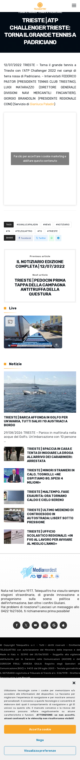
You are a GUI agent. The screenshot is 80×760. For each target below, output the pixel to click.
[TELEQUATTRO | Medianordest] (40, 2)
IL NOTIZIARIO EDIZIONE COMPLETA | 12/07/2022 (40, 262)
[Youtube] (35, 625)
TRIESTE (53, 231)
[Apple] (63, 625)
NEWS (48, 224)
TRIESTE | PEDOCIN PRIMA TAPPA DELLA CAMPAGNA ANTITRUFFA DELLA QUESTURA (40, 285)
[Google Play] (54, 625)
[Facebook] (16, 625)
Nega (40, 740)
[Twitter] (26, 625)
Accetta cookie (40, 729)
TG (40, 231)
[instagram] (44, 625)
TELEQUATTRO (24, 231)
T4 (9, 231)
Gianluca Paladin (42, 104)
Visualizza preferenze (40, 750)
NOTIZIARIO (63, 224)
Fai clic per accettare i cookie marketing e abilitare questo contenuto (40, 159)
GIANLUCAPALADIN (28, 224)
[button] (74, 683)
